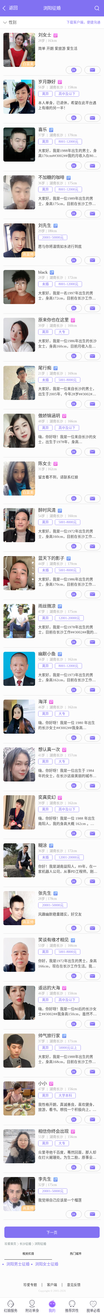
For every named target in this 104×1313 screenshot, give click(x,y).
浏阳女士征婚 (46, 1264)
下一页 (51, 1233)
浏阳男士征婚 (18, 1264)
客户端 (52, 1285)
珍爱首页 (10, 1244)
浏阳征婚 (40, 1244)
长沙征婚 (25, 1244)
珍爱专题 (30, 1285)
